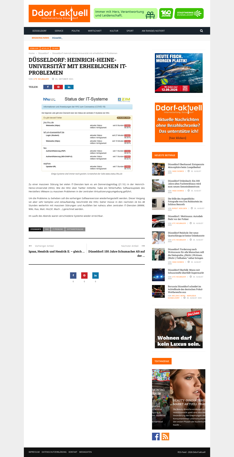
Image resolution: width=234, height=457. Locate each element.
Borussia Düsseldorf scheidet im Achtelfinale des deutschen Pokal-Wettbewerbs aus (185, 289)
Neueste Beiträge (165, 155)
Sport (130, 30)
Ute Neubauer (41, 79)
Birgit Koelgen (179, 208)
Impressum (34, 452)
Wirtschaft (95, 30)
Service (59, 30)
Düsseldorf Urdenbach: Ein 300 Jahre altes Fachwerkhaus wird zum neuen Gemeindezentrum (184, 183)
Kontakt (73, 452)
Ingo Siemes (178, 171)
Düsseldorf (39, 30)
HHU (47, 229)
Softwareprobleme (75, 229)
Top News (55, 48)
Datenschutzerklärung (54, 452)
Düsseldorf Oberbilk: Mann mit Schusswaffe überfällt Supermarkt (186, 271)
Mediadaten (85, 452)
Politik (76, 30)
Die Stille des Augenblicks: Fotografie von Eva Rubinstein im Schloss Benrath (185, 201)
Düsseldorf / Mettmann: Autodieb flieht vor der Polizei (185, 218)
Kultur (114, 30)
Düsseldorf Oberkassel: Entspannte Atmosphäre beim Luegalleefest (186, 166)
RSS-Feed (182, 452)
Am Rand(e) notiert (153, 30)
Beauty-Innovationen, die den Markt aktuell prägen (178, 402)
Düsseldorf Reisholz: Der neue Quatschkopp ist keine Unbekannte (186, 234)
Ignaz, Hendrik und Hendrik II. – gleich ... (57, 251)
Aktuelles (45, 48)
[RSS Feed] (165, 436)
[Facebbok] (156, 436)
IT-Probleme (58, 229)
